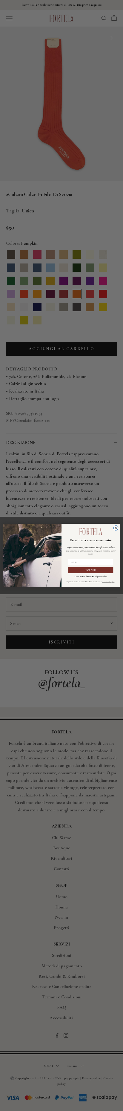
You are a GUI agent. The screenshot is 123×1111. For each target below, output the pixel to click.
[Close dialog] (115, 527)
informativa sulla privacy (108, 582)
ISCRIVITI (90, 570)
